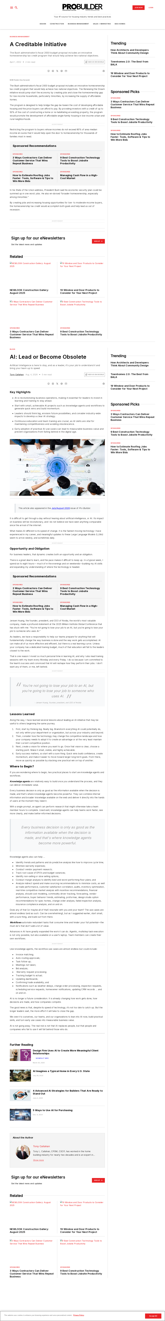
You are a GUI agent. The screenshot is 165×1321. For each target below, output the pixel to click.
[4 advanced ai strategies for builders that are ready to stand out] (20, 1095)
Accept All (153, 1316)
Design (43, 24)
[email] (66, 71)
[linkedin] (53, 71)
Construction (57, 24)
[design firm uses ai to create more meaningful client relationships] (20, 1055)
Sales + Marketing (102, 24)
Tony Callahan (17, 374)
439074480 (70, 441)
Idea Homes (120, 24)
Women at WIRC (42, 1058)
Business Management (78, 24)
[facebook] (48, 71)
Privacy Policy (78, 1315)
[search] (16, 7)
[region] (82, 1316)
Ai (77, 441)
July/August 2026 (61, 508)
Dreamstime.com (95, 441)
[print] (103, 71)
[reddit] (61, 71)
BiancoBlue (84, 441)
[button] (11, 7)
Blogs (12, 349)
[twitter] (57, 71)
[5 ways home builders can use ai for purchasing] (20, 1115)
